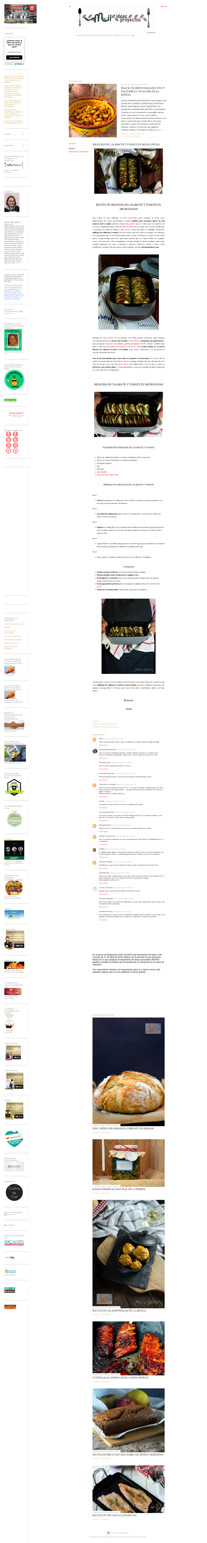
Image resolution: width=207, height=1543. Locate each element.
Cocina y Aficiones (106, 888)
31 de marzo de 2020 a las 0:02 (123, 898)
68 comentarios (106, 1132)
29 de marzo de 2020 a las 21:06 (123, 887)
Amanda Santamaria (106, 773)
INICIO (79, 35)
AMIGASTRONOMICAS (107, 750)
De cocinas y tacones (12, 636)
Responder (103, 745)
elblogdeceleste (105, 825)
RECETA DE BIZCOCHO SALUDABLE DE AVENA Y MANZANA (128, 1454)
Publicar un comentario (136, 133)
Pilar (100, 739)
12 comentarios (105, 1314)
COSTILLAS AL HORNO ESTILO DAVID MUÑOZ (120, 1377)
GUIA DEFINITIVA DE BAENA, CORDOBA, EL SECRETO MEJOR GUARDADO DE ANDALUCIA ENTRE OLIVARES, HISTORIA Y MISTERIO (13, 91)
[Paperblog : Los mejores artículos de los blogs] (9, 1259)
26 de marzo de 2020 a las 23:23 (115, 801)
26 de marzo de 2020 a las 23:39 (125, 812)
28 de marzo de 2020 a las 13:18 (120, 873)
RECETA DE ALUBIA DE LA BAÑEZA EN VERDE (13, 122)
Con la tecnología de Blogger (119, 1533)
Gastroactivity (104, 873)
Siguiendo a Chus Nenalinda (10, 647)
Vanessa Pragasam (106, 899)
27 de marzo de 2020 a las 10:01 (125, 836)
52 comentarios (105, 1193)
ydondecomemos (105, 911)
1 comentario (105, 1519)
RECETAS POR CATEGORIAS (94, 35)
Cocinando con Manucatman (10, 632)
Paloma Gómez (105, 762)
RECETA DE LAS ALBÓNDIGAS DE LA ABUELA (119, 1310)
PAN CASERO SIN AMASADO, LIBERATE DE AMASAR (123, 1128)
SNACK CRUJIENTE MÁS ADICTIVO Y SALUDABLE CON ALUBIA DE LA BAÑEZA (143, 91)
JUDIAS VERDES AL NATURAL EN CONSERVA (119, 1189)
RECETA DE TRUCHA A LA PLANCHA (114, 1515)
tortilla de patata (128, 227)
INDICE (127, 35)
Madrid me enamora (106, 836)
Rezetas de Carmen (11, 643)
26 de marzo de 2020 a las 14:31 (125, 773)
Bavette (7, 627)
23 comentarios (105, 1381)
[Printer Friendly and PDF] (10, 401)
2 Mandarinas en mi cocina (14, 624)
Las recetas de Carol (106, 812)
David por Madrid (105, 862)
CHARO (102, 849)
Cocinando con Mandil (107, 784)
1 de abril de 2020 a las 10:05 (122, 911)
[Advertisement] (118, 60)
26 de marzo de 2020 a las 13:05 (121, 762)
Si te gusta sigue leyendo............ (132, 136)
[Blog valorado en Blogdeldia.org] (10, 1271)
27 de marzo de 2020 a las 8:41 (121, 825)
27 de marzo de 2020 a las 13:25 (122, 862)
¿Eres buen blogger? (9, 1275)
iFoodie (101, 801)
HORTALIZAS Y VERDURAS (78, 152)
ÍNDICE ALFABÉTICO (114, 35)
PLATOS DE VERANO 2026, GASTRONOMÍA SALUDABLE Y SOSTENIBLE (12, 104)
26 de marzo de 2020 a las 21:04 (126, 784)
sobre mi (18, 263)
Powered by (9, 64)
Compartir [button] (124, 133)
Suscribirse (14, 57)
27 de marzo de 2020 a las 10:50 (116, 849)
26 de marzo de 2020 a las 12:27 (127, 749)
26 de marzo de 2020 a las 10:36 (113, 739)
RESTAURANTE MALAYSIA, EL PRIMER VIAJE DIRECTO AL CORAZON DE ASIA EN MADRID (13, 114)
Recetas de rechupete (12, 640)
